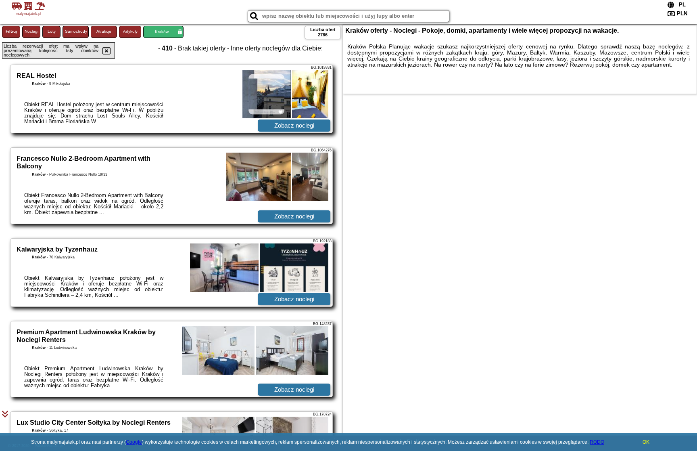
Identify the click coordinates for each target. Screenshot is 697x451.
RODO (597, 442)
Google (134, 442)
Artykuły (130, 31)
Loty (52, 31)
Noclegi (31, 31)
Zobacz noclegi (294, 125)
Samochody (76, 31)
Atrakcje (103, 31)
